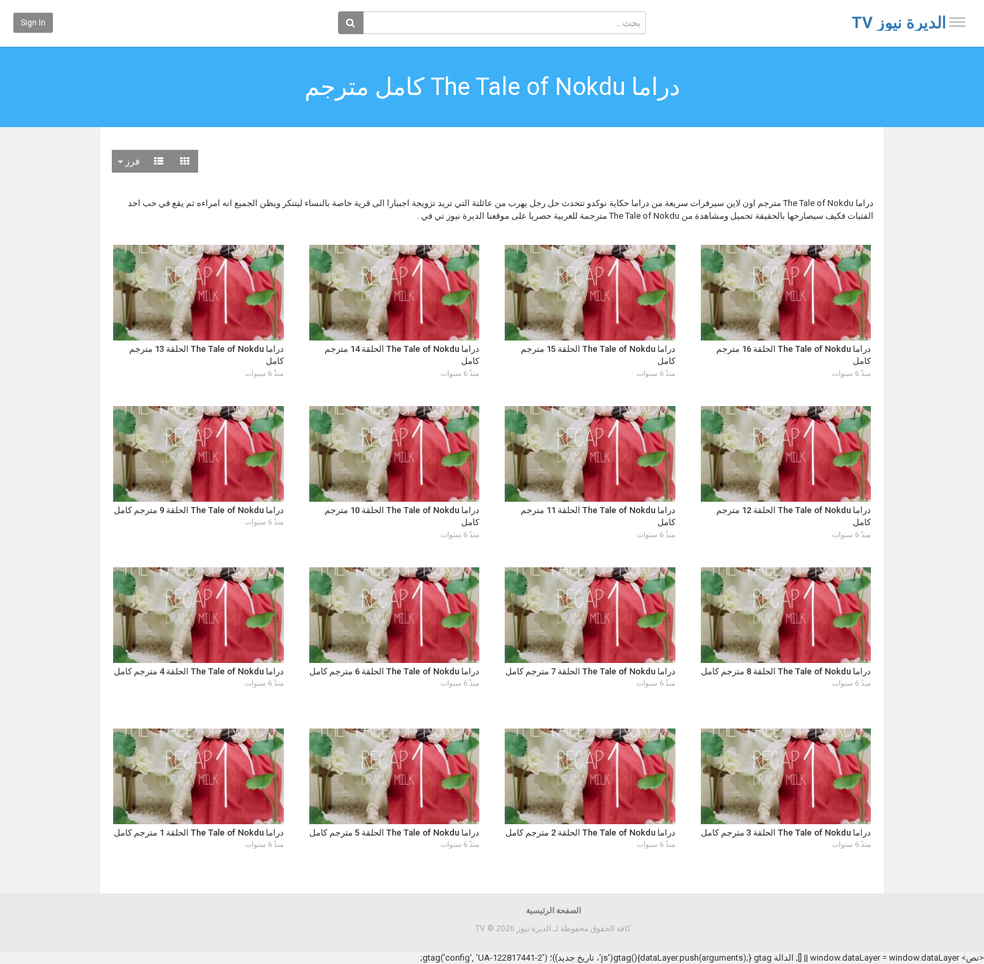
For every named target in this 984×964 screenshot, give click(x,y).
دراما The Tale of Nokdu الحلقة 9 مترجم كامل (199, 510)
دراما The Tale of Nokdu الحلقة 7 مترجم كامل (590, 671)
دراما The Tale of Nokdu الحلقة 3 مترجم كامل (786, 833)
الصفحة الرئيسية (553, 910)
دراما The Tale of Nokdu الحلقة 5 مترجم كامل (394, 833)
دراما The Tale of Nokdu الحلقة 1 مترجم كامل (199, 833)
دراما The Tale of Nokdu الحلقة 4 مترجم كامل (199, 671)
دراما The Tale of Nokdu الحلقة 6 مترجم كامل (394, 671)
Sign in (33, 22)
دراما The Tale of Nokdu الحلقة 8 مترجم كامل (786, 671)
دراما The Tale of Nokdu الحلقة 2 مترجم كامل (590, 833)
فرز (131, 161)
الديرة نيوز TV (899, 22)
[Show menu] (957, 22)
